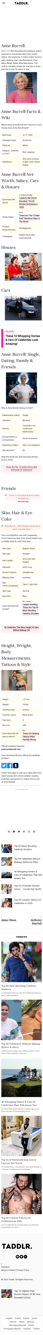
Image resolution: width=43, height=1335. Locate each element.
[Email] (34, 831)
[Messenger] (14, 831)
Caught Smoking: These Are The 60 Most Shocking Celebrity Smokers (31, 609)
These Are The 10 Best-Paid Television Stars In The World (29, 218)
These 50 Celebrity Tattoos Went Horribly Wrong (31, 736)
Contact (11, 1270)
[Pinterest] (24, 831)
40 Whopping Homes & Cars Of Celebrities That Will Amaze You (28, 875)
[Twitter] (19, 831)
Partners (5, 1267)
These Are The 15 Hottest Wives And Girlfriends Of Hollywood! (21, 468)
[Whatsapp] (29, 831)
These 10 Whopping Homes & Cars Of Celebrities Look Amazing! (22, 339)
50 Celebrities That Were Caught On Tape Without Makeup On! (21, 628)
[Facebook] (9, 831)
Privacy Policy (23, 1270)
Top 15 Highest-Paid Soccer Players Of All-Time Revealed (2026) (27, 1294)
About (4, 1270)
